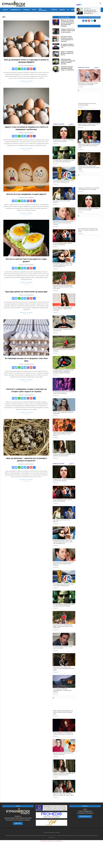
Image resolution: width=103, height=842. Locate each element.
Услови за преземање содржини (52, 832)
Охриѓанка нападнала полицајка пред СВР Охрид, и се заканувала (67, 68)
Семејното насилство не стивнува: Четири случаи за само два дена (68, 30)
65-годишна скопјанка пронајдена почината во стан (67, 45)
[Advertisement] (89, 38)
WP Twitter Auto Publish (45, 841)
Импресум (18, 823)
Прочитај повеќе (26, 81)
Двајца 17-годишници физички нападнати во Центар (67, 53)
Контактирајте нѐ (85, 816)
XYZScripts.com (59, 841)
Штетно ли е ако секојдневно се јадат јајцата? (26, 194)
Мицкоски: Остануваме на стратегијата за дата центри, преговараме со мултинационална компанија (67, 23)
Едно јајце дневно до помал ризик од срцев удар (26, 292)
